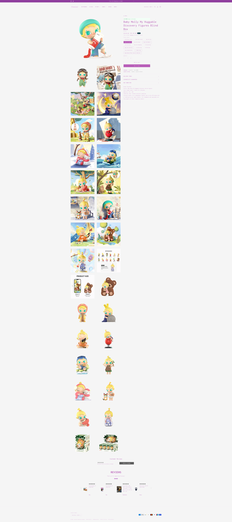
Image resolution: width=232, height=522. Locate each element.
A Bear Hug (138, 50)
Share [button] (126, 15)
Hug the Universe (129, 47)
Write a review (126, 463)
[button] (155, 6)
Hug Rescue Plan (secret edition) (132, 53)
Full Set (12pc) (139, 40)
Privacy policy (111, 519)
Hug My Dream (128, 42)
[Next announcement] (133, 1)
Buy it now (137, 65)
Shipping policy (96, 519)
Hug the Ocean (138, 42)
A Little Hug (139, 48)
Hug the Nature (147, 42)
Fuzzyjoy (75, 519)
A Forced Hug (148, 45)
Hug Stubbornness (129, 50)
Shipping (131, 35)
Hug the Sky (149, 40)
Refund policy (88, 519)
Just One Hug (128, 45)
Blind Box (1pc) (129, 40)
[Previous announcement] (98, 1)
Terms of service (103, 519)
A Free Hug (148, 48)
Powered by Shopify (81, 519)
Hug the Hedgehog (138, 45)
